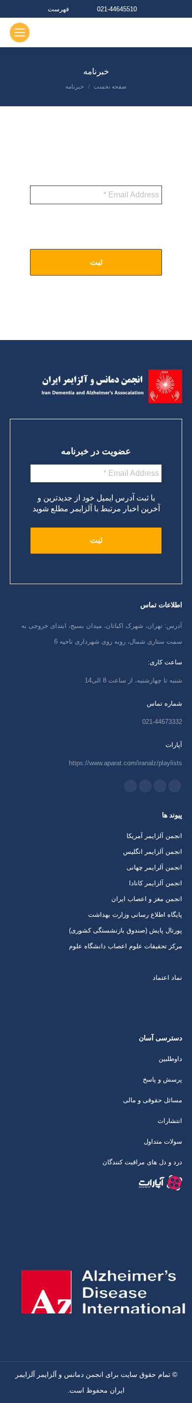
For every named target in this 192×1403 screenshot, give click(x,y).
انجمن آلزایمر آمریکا (154, 836)
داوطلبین (170, 1058)
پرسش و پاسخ (162, 1079)
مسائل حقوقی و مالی (152, 1100)
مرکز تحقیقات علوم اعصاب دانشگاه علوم (125, 946)
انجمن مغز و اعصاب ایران (146, 899)
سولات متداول (163, 1141)
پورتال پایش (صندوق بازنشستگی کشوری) (125, 930)
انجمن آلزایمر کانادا (155, 883)
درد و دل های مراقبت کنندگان (142, 1162)
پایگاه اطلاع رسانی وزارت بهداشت (135, 914)
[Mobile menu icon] (20, 32)
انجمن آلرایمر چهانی (154, 867)
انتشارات (170, 1120)
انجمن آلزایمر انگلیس (152, 851)
